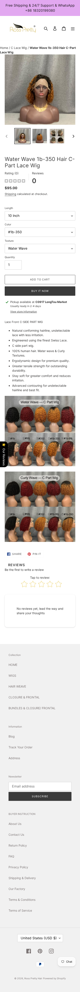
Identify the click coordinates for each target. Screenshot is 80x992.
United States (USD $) (39, 938)
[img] (15, 181)
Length (9, 208)
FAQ (11, 856)
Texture (9, 240)
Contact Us (16, 834)
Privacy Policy (18, 867)
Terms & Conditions (22, 899)
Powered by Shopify (54, 978)
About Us (15, 824)
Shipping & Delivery (22, 878)
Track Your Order (20, 747)
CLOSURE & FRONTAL (24, 697)
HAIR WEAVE (17, 686)
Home (4, 48)
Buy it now (40, 291)
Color (8, 224)
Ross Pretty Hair (33, 978)
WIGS (12, 675)
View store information (23, 311)
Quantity (10, 257)
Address (14, 758)
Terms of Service (20, 910)
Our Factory (17, 889)
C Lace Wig (19, 48)
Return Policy (18, 845)
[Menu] (72, 28)
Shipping (10, 194)
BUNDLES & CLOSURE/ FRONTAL (32, 708)
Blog (12, 736)
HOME (13, 665)
